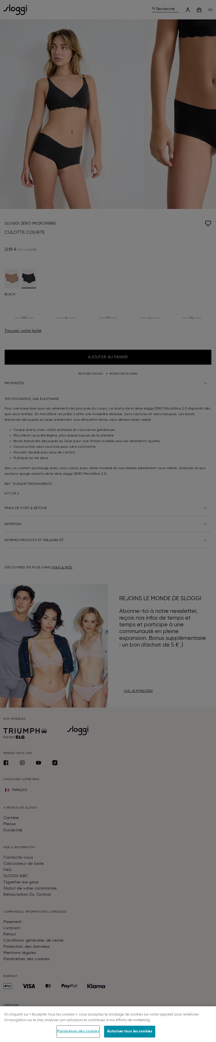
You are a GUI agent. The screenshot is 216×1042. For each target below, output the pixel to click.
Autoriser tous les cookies (129, 1031)
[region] (108, 1024)
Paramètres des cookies (78, 1031)
